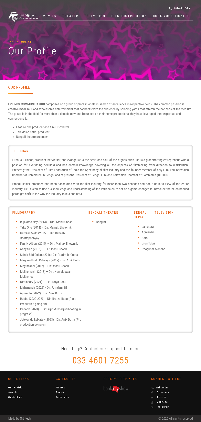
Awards (13, 392)
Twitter (161, 397)
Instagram (163, 406)
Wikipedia (162, 387)
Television (94, 16)
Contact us (15, 397)
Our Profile (15, 387)
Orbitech (25, 418)
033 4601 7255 (179, 8)
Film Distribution (129, 16)
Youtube (162, 401)
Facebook (162, 392)
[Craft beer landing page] (28, 16)
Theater (70, 16)
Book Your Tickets (171, 16)
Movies (49, 16)
